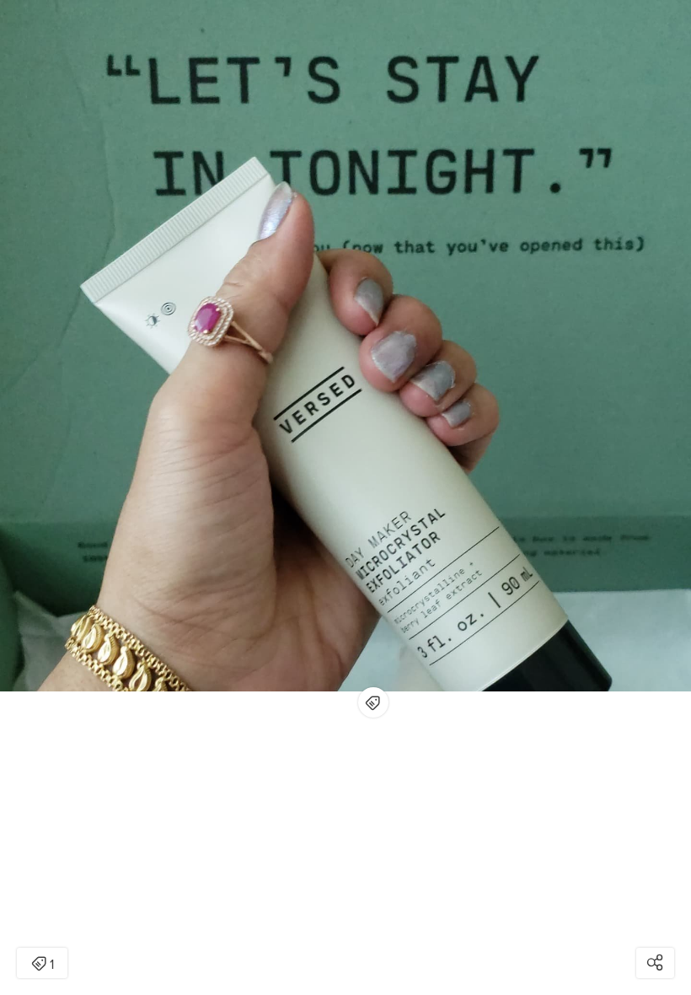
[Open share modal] (655, 963)
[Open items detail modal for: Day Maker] (373, 702)
